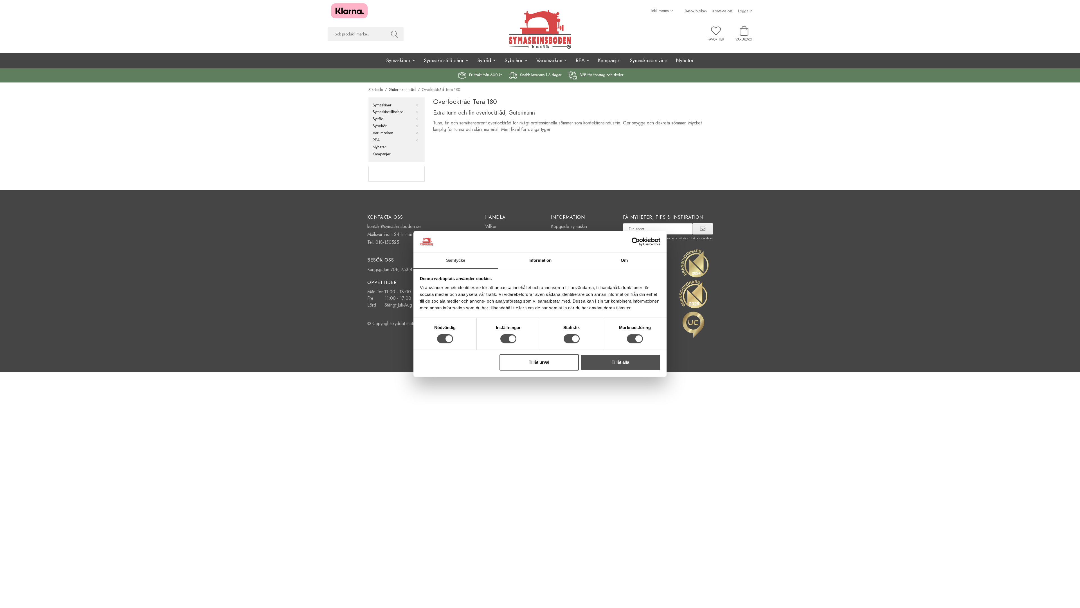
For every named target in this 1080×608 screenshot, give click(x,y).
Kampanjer (609, 60)
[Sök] (394, 34)
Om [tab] (624, 260)
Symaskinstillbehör (388, 112)
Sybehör (380, 126)
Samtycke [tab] (455, 260)
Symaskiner (382, 105)
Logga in (745, 11)
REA (376, 140)
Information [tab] (540, 260)
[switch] (508, 338)
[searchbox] (356, 34)
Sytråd (378, 119)
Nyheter (685, 60)
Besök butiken (696, 11)
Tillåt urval (539, 362)
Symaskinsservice (648, 60)
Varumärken (383, 133)
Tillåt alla (620, 362)
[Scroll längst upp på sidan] (5, 600)
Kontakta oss (722, 11)
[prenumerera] (703, 228)
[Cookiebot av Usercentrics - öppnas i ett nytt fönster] (635, 242)
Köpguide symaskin (569, 226)
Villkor (491, 226)
